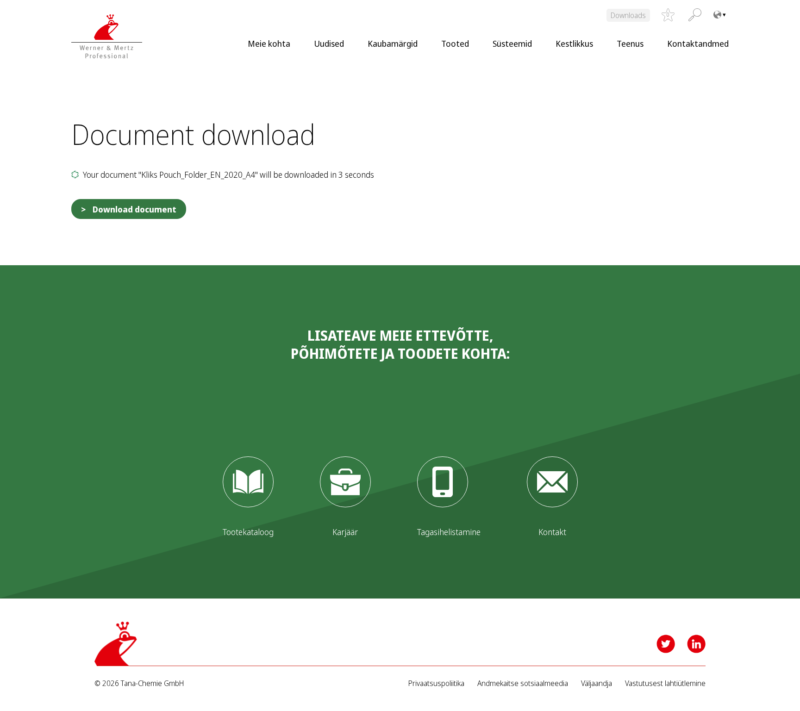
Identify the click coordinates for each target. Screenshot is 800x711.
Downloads (628, 15)
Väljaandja (596, 683)
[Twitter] (665, 644)
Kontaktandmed (698, 43)
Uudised (329, 43)
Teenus (630, 43)
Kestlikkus (574, 43)
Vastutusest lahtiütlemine (665, 683)
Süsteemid (512, 43)
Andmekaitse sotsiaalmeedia (522, 683)
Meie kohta (269, 43)
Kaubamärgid (393, 43)
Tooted (455, 43)
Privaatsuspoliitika (436, 683)
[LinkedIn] (696, 644)
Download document (134, 209)
